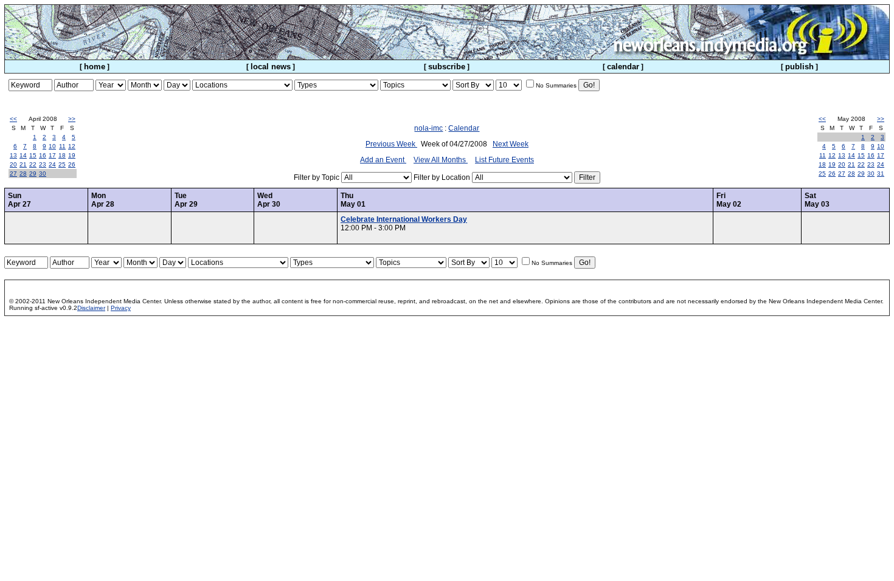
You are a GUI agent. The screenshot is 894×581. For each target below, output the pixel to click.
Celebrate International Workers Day (404, 219)
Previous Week (391, 144)
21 (23, 164)
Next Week (510, 144)
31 (880, 173)
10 (52, 146)
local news (271, 66)
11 (62, 146)
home (94, 66)
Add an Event (383, 160)
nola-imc (428, 128)
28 (23, 173)
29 (32, 173)
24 (52, 164)
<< (13, 118)
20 (13, 164)
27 (13, 173)
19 (71, 155)
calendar (623, 66)
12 (71, 146)
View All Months (441, 160)
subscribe (446, 66)
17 (52, 155)
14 (23, 155)
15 (32, 155)
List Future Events (504, 160)
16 (42, 155)
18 (62, 155)
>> (71, 118)
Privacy (121, 307)
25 (62, 164)
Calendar (463, 128)
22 (32, 164)
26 (71, 164)
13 (13, 155)
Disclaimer (91, 307)
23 (42, 164)
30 (42, 173)
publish (799, 66)
